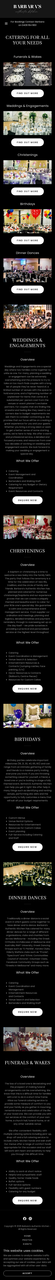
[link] (27, 9)
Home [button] (27, 1236)
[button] (6, 23)
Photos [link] (27, 1240)
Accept (27, 1273)
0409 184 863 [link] (29, 25)
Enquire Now (27, 1200)
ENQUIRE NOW (27, 500)
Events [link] (27, 1244)
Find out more (27, 93)
